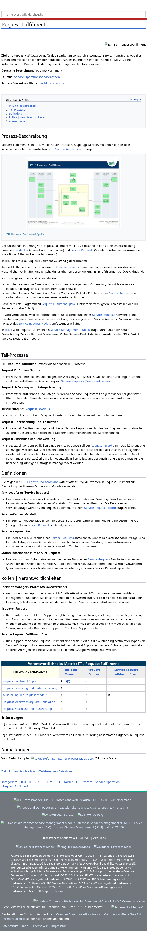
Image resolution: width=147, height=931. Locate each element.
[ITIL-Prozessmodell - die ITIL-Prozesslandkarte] (72, 798)
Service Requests (66, 149)
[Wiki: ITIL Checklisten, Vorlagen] (57, 813)
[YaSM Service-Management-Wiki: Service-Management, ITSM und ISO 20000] (73, 823)
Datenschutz (9, 926)
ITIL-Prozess (84, 782)
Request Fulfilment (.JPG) (58, 304)
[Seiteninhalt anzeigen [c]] (3, 34)
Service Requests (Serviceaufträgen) (85, 381)
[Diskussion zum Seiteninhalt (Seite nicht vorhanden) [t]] (12, 34)
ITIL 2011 (35, 782)
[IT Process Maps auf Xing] (73, 846)
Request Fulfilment (15, 786)
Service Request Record (100, 508)
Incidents (20, 250)
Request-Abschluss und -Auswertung (27, 709)
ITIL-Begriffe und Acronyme (40, 482)
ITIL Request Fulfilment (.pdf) (25, 234)
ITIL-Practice (64, 782)
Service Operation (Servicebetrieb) (37, 77)
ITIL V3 (49, 782)
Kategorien (8, 782)
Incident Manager (52, 83)
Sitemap (60, 891)
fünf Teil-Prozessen (64, 267)
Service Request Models (35, 323)
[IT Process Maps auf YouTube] (112, 846)
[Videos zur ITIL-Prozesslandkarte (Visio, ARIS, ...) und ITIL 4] (72, 806)
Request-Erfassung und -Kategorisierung (30, 688)
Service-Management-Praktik (70, 330)
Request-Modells (37, 409)
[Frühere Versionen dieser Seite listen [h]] (133, 34)
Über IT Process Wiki (34, 926)
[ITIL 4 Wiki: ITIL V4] (90, 813)
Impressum (59, 926)
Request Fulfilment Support (21, 681)
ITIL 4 (8, 330)
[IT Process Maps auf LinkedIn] (34, 846)
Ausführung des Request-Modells (25, 695)
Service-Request (98, 559)
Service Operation (107, 782)
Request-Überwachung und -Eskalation (29, 702)
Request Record (101, 445)
